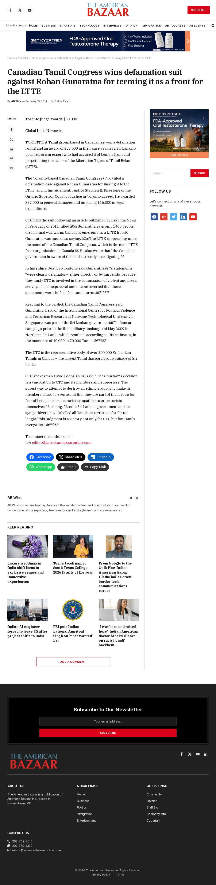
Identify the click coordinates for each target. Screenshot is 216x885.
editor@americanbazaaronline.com (62, 442)
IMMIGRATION (151, 25)
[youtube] (193, 216)
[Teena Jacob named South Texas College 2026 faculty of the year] (73, 546)
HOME (33, 25)
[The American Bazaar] (108, 10)
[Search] (213, 25)
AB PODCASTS (175, 25)
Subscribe (198, 10)
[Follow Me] (173, 216)
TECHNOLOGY (89, 25)
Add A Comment (73, 661)
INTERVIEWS (112, 25)
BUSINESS (49, 25)
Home (11, 58)
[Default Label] (183, 216)
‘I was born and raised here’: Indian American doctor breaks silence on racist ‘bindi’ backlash (118, 636)
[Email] (11, 168)
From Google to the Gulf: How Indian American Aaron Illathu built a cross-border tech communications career (116, 577)
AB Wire (16, 101)
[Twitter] (11, 139)
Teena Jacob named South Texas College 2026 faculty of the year (73, 568)
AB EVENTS (197, 25)
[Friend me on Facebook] (154, 216)
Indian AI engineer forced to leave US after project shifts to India (27, 631)
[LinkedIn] (11, 149)
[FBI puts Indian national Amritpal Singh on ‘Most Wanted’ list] (73, 610)
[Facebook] (11, 130)
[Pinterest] (11, 159)
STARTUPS (68, 25)
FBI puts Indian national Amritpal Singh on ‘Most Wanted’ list (73, 633)
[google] (163, 216)
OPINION (132, 25)
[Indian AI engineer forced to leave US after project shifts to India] (27, 610)
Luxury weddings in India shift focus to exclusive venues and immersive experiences (25, 572)
